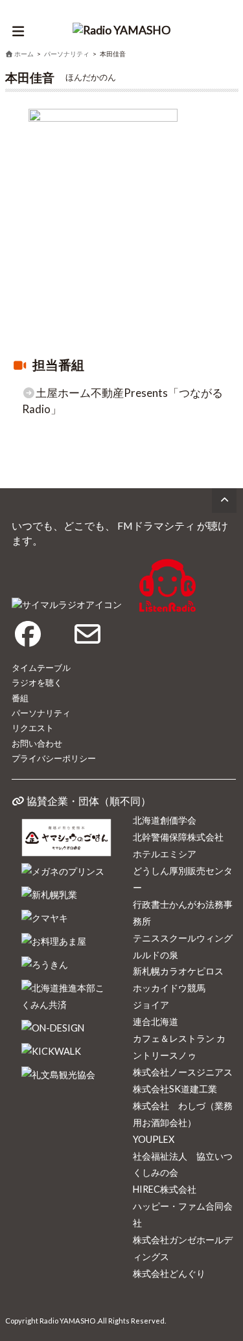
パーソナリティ (41, 713)
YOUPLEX (153, 1139)
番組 (20, 698)
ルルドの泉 (155, 954)
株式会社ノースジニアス (183, 1071)
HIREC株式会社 (164, 1189)
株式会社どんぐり (169, 1273)
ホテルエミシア (164, 853)
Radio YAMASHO (67, 1320)
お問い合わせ (37, 743)
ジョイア (151, 1004)
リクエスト (33, 728)
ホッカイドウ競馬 (169, 987)
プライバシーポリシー (54, 758)
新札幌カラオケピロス (178, 970)
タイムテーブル (41, 667)
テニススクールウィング (183, 937)
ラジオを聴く (37, 682)
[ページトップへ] (224, 500)
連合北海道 (155, 1021)
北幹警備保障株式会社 (178, 836)
